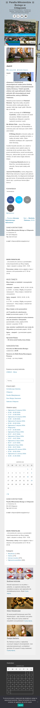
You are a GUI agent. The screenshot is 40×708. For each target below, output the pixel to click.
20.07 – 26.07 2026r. (14, 434)
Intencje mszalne (13, 558)
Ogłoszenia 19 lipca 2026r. (16, 436)
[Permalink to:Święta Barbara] (20, 630)
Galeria (10, 556)
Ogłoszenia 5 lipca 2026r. (15, 445)
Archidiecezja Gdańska (13, 389)
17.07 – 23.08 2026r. (14, 414)
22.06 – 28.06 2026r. (14, 451)
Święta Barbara (13, 638)
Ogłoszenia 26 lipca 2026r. (16, 432)
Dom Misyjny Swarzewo (13, 398)
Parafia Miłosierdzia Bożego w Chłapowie (20, 5)
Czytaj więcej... (28, 621)
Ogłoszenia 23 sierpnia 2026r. (17, 410)
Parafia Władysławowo (13, 395)
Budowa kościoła (13, 581)
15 (28, 477)
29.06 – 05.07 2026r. (14, 447)
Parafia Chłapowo (23, 70)
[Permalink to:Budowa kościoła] (20, 573)
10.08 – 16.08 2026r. (14, 419)
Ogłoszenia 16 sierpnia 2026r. (17, 417)
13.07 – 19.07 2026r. (14, 438)
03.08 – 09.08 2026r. (14, 423)
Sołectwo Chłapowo (12, 401)
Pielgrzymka (11, 427)
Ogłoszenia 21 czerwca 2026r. (17, 453)
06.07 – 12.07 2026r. (14, 443)
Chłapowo (9, 392)
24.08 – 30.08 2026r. (14, 412)
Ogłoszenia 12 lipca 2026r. (16, 440)
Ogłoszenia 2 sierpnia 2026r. (16, 425)
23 (31, 480)
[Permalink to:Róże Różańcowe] (20, 603)
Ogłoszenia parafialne (14, 560)
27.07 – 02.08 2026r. (14, 430)
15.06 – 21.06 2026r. (14, 456)
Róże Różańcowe (14, 611)
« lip (7, 494)
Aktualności (11, 213)
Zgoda (20, 705)
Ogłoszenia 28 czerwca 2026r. (17, 449)
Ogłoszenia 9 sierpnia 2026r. (16, 421)
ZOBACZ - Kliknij (11, 372)
